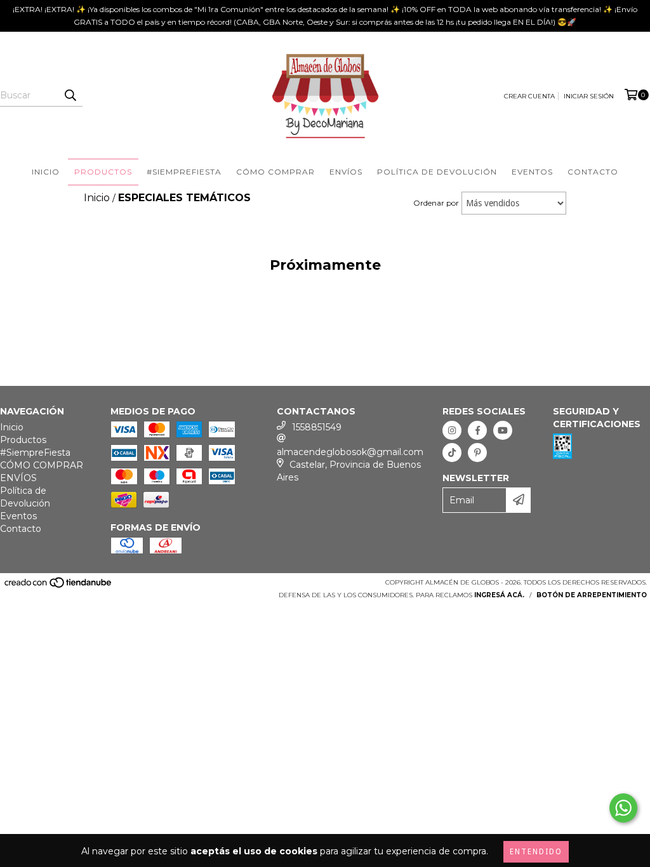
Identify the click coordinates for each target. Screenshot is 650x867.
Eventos (532, 171)
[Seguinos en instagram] (451, 430)
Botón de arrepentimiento (591, 595)
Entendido (536, 851)
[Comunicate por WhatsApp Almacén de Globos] (623, 808)
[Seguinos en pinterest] (477, 452)
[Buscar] (70, 95)
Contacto (592, 171)
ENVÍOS (345, 171)
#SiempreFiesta (184, 171)
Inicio (46, 171)
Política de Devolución (437, 171)
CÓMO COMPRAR (275, 171)
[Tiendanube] (58, 586)
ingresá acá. (499, 595)
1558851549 (317, 427)
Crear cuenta (529, 96)
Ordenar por (436, 203)
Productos (103, 171)
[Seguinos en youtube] (502, 430)
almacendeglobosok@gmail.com (350, 452)
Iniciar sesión (589, 96)
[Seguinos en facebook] (477, 430)
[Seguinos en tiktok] (451, 452)
